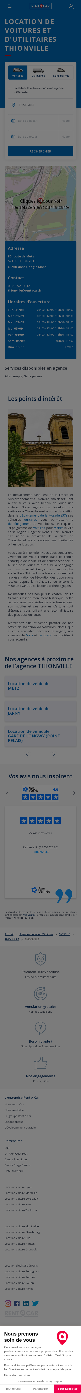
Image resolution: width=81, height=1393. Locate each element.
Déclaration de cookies (17, 1375)
